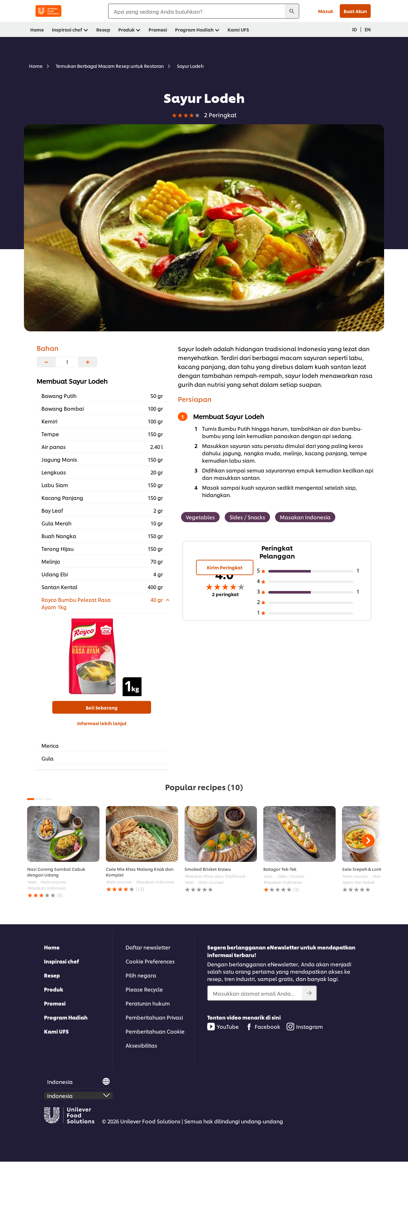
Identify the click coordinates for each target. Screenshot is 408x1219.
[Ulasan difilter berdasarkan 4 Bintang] (310, 582)
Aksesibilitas (141, 1045)
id (354, 29)
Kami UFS (56, 1031)
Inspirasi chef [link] (67, 29)
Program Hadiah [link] (194, 29)
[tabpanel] (63, 852)
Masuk (325, 11)
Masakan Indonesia (305, 517)
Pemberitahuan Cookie (155, 1031)
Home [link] (37, 29)
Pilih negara (141, 975)
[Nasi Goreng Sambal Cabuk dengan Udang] (63, 834)
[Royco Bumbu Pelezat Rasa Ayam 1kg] (101, 656)
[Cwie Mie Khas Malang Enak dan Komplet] (142, 834)
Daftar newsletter (148, 947)
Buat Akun (355, 11)
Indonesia (60, 1081)
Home (52, 947)
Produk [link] (126, 29)
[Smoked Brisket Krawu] (221, 834)
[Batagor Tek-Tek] (299, 834)
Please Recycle (144, 989)
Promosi (55, 1003)
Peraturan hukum (148, 1003)
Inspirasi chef (61, 961)
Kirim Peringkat (225, 567)
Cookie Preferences (150, 961)
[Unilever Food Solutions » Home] (48, 11)
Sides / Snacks (247, 517)
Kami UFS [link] (238, 29)
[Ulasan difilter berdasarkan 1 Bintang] (310, 613)
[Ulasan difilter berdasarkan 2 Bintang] (310, 603)
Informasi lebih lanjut (102, 723)
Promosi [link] (158, 29)
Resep (52, 975)
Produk (53, 989)
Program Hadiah (66, 1017)
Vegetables (200, 517)
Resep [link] (103, 29)
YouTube (228, 1026)
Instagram (309, 1026)
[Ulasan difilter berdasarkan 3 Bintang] (310, 592)
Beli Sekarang (102, 707)
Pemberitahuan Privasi (154, 1017)
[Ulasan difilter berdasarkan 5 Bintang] (310, 571)
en (368, 29)
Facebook (267, 1026)
